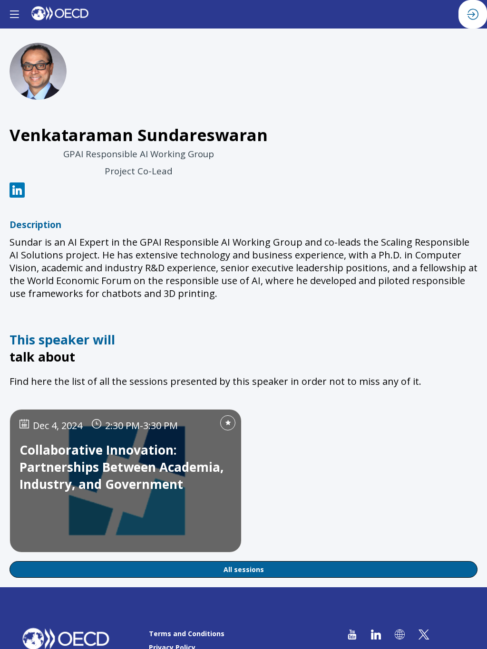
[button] (14, 14)
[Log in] (472, 14)
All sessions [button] (244, 569)
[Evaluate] (227, 422)
